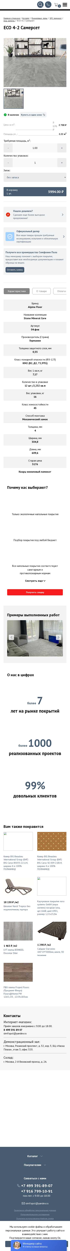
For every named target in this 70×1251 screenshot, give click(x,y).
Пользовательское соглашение (35, 1214)
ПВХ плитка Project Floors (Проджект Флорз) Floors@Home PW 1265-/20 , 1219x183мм (16, 992)
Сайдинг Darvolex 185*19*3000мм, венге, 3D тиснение (50, 952)
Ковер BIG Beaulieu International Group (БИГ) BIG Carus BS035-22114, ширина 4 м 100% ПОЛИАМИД (16, 863)
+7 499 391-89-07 (37, 1185)
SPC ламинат (56, 18)
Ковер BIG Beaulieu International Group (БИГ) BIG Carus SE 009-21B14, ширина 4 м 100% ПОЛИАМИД (49, 863)
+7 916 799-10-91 (37, 1191)
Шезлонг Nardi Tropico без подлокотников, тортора (17, 908)
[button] (11, 637)
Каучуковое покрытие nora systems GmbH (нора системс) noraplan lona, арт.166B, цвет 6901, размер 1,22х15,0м (50, 908)
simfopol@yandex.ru (15, 1033)
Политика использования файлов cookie (35, 1218)
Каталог (25, 18)
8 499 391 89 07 (13, 1029)
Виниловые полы (39, 18)
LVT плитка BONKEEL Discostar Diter (14, 951)
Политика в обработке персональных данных (35, 1210)
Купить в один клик (31, 114)
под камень (9, 21)
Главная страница (12, 18)
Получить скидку (35, 592)
